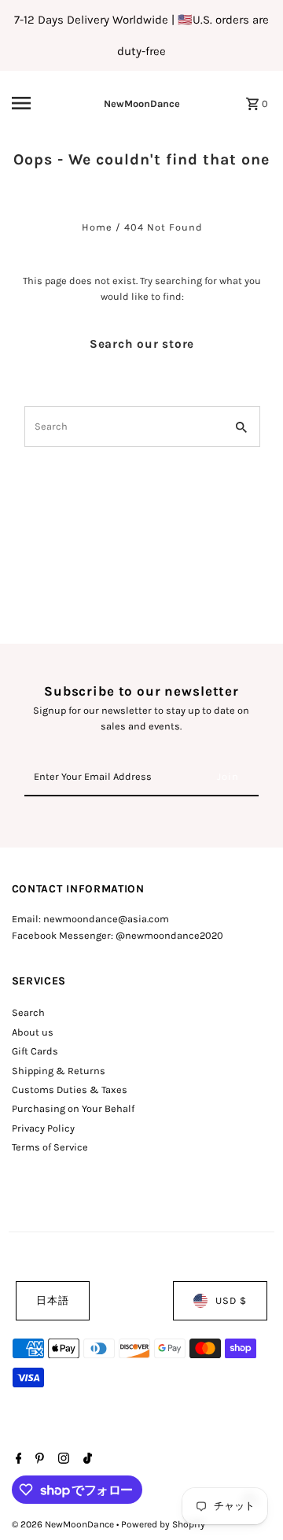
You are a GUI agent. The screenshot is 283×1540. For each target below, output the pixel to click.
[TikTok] (85, 1459)
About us (32, 1032)
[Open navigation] (32, 103)
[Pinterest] (37, 1459)
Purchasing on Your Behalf (73, 1108)
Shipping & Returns (58, 1071)
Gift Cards (35, 1051)
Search (28, 1012)
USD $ (231, 1300)
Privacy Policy (43, 1128)
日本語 (52, 1300)
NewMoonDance (142, 103)
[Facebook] (17, 1459)
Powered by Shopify (163, 1524)
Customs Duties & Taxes (69, 1089)
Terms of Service (50, 1147)
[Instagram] (61, 1459)
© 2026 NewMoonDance (64, 1524)
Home (97, 227)
